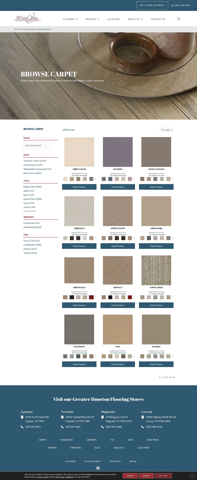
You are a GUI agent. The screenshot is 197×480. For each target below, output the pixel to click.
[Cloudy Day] (155, 238)
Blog (97, 447)
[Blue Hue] (149, 238)
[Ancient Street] (149, 356)
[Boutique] (168, 179)
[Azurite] (110, 179)
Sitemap (133, 461)
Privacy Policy (115, 461)
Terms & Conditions (92, 461)
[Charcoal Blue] (78, 356)
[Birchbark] (123, 179)
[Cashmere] (85, 297)
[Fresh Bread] (91, 238)
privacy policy (43, 477)
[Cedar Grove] (156, 270)
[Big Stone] (110, 356)
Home (16, 29)
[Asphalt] (79, 329)
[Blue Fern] (155, 179)
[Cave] (123, 356)
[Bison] (117, 238)
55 (170, 377)
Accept (130, 475)
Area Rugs (153, 440)
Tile (112, 440)
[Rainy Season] (162, 297)
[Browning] (123, 238)
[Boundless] (78, 179)
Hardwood (66, 440)
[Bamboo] (72, 179)
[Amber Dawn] (118, 329)
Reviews (52, 447)
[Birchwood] (79, 270)
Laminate (91, 440)
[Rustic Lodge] (168, 297)
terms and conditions (64, 477)
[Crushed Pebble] (162, 356)
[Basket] (149, 179)
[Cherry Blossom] (91, 297)
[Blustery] (162, 179)
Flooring (24, 29)
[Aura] (79, 152)
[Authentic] (156, 211)
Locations (143, 447)
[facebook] (98, 468)
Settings (163, 475)
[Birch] (117, 356)
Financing (75, 447)
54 (167, 377)
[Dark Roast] (78, 238)
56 (174, 377)
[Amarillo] (118, 211)
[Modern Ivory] (149, 297)
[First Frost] (85, 238)
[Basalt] (117, 179)
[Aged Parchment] (156, 329)
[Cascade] (78, 297)
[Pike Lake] (155, 297)
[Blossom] (130, 179)
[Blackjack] (72, 297)
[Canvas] (79, 211)
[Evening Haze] (168, 238)
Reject (146, 475)
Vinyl (130, 440)
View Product (79, 187)
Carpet (33, 29)
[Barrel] (156, 152)
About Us (119, 447)
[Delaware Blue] (91, 179)
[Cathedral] (155, 356)
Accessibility (70, 461)
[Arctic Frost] (110, 238)
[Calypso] (72, 356)
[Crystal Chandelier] (168, 356)
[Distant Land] (91, 356)
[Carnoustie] (130, 238)
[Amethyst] (118, 152)
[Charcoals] (72, 238)
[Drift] (162, 238)
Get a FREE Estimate (152, 5)
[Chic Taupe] (85, 179)
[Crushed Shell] (130, 356)
